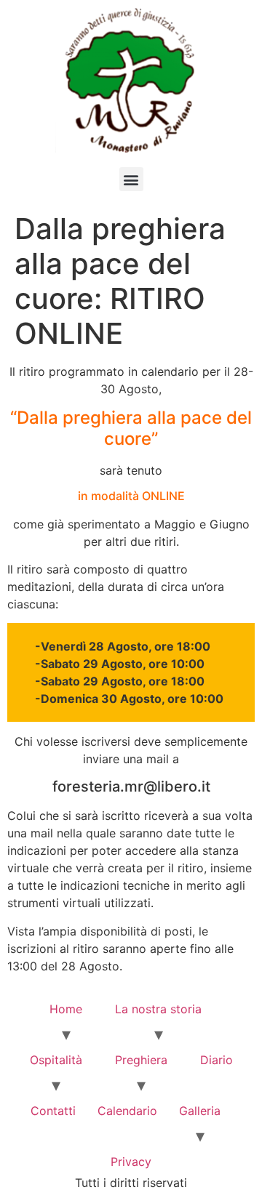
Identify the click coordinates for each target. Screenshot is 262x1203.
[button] (131, 179)
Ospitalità (56, 1060)
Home (65, 1009)
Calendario (127, 1110)
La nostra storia (158, 1009)
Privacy (131, 1161)
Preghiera (141, 1060)
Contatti (53, 1110)
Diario (216, 1060)
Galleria (200, 1110)
